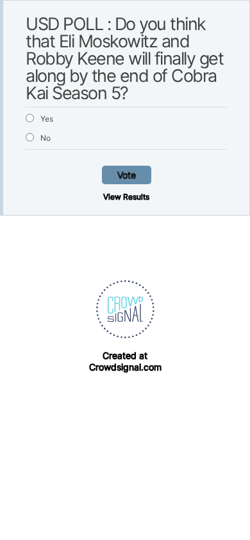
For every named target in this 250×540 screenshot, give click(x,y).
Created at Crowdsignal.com (125, 361)
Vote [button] (126, 175)
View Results (126, 197)
